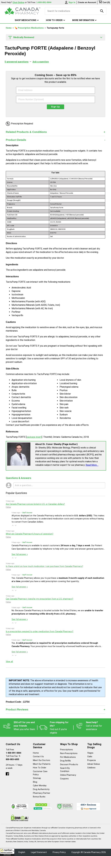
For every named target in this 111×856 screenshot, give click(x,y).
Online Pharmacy (68, 775)
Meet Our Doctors (41, 760)
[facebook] (7, 773)
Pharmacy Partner (41, 793)
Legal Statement (39, 852)
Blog (35, 782)
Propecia (91, 760)
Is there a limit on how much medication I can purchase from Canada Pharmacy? (44, 566)
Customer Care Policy (40, 773)
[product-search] (101, 11)
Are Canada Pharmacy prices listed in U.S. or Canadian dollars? (35, 504)
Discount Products (69, 764)
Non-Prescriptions (68, 753)
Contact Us (38, 756)
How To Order (39, 767)
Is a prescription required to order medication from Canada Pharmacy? (39, 631)
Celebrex (91, 767)
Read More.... (92, 465)
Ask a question (41, 61)
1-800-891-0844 (13, 753)
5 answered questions (16, 61)
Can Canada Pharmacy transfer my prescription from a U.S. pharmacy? (39, 599)
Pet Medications (68, 757)
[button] (7, 852)
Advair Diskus (93, 764)
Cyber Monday (39, 785)
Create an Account (87, 2)
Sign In (72, 2)
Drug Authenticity (41, 789)
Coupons (64, 778)
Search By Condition (65, 770)
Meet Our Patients (41, 764)
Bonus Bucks (39, 796)
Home (9, 28)
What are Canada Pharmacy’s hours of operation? (29, 534)
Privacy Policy (59, 852)
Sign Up (55, 107)
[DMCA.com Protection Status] (19, 818)
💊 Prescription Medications (29, 28)
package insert (34, 437)
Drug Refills (65, 761)
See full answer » (20, 554)
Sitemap (37, 778)
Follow (8, 507)
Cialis (89, 756)
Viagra (90, 753)
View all (9, 661)
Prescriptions (66, 749)
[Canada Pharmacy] (22, 11)
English (21, 852)
